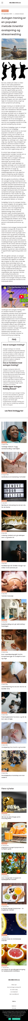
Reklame (14, 1006)
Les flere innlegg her (14, 411)
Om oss (14, 1008)
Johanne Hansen (19, 13)
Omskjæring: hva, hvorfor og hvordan (13, 747)
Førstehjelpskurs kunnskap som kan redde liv (13, 776)
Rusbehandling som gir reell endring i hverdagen (13, 625)
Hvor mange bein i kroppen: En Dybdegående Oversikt (11, 878)
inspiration (4, 442)
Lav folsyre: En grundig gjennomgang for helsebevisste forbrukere (13, 970)
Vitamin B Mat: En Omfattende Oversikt (11, 939)
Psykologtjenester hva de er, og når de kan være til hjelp (13, 718)
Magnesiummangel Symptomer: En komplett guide (12, 848)
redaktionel (5, 10)
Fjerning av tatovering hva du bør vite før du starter (13, 506)
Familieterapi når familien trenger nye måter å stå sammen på (13, 567)
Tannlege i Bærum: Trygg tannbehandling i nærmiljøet (10, 448)
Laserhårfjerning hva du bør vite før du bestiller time (13, 688)
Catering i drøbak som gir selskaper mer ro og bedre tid (13, 536)
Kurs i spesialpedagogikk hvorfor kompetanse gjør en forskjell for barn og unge (13, 656)
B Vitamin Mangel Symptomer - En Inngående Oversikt (12, 909)
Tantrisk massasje (7, 596)
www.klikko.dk (15, 994)
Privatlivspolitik (16, 1019)
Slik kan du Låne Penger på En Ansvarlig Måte (10, 817)
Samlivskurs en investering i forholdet (13, 477)
